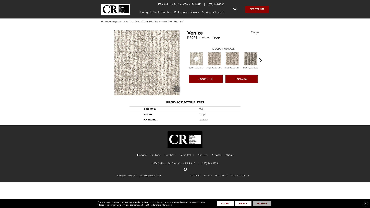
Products (129, 21)
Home (104, 21)
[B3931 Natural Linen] (196, 59)
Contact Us (205, 79)
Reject (243, 203)
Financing (241, 79)
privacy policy (119, 205)
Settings (262, 203)
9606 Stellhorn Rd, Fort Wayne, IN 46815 (179, 4)
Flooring (112, 21)
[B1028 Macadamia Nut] (214, 59)
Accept (225, 203)
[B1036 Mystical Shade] (250, 59)
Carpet (121, 21)
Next (260, 55)
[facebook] (185, 169)
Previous (186, 55)
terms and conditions (143, 205)
